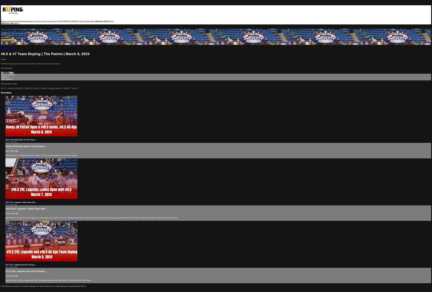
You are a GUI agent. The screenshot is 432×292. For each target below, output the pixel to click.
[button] (2, 19)
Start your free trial (7, 40)
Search (54, 21)
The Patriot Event (9, 48)
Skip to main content (8, 2)
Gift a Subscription (87, 21)
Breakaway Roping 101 (14, 286)
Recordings (6, 92)
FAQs (3, 286)
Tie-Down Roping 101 (31, 286)
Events (10, 21)
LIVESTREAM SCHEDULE (68, 21)
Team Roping (19, 21)
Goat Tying (46, 21)
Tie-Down (38, 21)
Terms (46, 286)
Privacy (51, 286)
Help (42, 286)
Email (12, 73)
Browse (4, 21)
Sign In (16, 23)
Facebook (4, 73)
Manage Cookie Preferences (71, 286)
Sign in (111, 21)
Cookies (57, 286)
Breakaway (29, 21)
